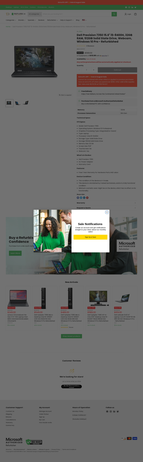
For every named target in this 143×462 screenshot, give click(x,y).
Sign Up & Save (90, 237)
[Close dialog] (107, 212)
